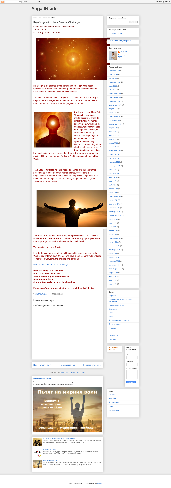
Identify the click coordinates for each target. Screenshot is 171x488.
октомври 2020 (114, 101)
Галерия (112, 414)
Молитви (112, 328)
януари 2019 (114, 154)
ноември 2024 (114, 71)
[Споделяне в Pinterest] (62, 294)
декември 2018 (115, 158)
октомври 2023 (114, 82)
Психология (113, 336)
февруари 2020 (115, 116)
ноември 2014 (114, 261)
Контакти (112, 399)
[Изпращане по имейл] (53, 294)
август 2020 (113, 109)
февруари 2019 (115, 151)
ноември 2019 (114, 120)
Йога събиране (115, 324)
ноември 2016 (114, 208)
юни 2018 (112, 170)
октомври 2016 (114, 212)
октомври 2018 (114, 166)
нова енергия (114, 332)
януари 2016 (114, 242)
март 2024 (113, 78)
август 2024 (113, 74)
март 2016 (113, 234)
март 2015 (113, 253)
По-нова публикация (42, 365)
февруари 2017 (115, 196)
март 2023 (113, 86)
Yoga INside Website (113, 348)
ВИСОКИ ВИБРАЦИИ (117, 305)
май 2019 (112, 139)
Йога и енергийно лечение (119, 320)
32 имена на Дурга (49, 449)
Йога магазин (114, 410)
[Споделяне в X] (57, 294)
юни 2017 (112, 181)
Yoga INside (45, 8)
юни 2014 (112, 280)
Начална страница (67, 365)
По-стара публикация (92, 365)
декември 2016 (115, 204)
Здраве (111, 313)
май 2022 (112, 90)
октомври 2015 (114, 250)
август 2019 (113, 128)
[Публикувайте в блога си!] (55, 294)
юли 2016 (112, 223)
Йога (111, 317)
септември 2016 (115, 215)
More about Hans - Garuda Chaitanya (50, 265)
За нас (111, 406)
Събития (112, 339)
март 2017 (113, 192)
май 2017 (112, 185)
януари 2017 (114, 200)
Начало (112, 395)
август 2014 (113, 272)
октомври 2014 (114, 265)
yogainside (125, 52)
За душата (113, 309)
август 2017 (113, 177)
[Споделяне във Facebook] (59, 294)
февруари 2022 (115, 93)
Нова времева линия (42, 378)
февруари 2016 (115, 238)
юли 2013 (112, 284)
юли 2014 (112, 276)
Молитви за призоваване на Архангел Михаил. (59, 438)
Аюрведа (112, 295)
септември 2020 (115, 105)
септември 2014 (115, 269)
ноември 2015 (114, 246)
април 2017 (113, 189)
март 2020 (113, 112)
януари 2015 (114, 257)
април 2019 (113, 143)
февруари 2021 (115, 97)
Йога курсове (114, 402)
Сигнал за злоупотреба (120, 41)
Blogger (99, 483)
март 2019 (113, 147)
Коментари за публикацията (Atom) (72, 372)
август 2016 (113, 219)
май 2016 (112, 227)
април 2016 (113, 231)
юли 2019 (112, 132)
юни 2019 (112, 135)
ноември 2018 (114, 162)
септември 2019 (115, 124)
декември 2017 (115, 173)
